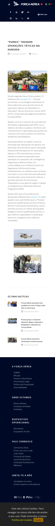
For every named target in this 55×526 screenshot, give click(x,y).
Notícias (35, 54)
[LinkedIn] (16, 18)
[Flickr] (28, 12)
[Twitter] (22, 12)
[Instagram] (11, 18)
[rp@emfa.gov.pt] (28, 18)
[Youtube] (16, 12)
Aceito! (38, 520)
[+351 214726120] (22, 18)
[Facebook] (10, 12)
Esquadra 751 (25, 99)
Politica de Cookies (22, 519)
